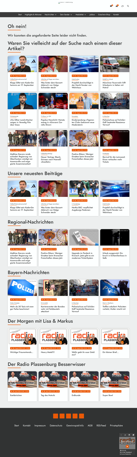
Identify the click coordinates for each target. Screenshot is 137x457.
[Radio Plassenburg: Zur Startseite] (68, 6)
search (128, 6)
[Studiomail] (22, 6)
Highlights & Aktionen (33, 14)
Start (20, 14)
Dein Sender (65, 14)
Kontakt (116, 14)
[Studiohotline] (26, 6)
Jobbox (92, 14)
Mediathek (80, 14)
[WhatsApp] (10, 6)
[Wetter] (122, 6)
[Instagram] (18, 6)
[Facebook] (14, 6)
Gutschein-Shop (104, 14)
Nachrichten (49, 14)
